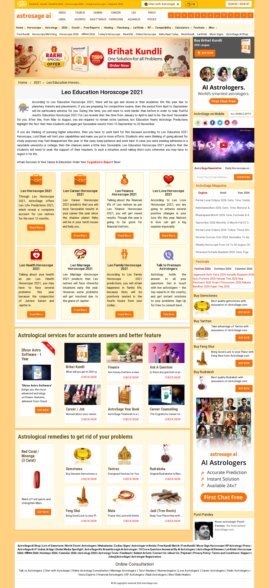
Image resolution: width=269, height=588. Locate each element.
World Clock (72, 545)
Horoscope (34, 27)
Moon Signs (216, 34)
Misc (212, 27)
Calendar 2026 (115, 4)
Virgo (152, 12)
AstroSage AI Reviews (210, 549)
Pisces (151, 19)
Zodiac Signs (122, 545)
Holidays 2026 (222, 268)
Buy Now (207, 52)
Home (20, 27)
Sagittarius (98, 19)
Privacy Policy (201, 553)
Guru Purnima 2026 (204, 278)
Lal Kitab (202, 34)
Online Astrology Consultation (90, 570)
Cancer (116, 12)
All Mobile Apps (241, 113)
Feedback (126, 553)
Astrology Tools (108, 553)
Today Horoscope (95, 4)
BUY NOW (43, 410)
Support (246, 553)
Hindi (223, 192)
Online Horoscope (146, 34)
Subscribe (243, 177)
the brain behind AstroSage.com (230, 525)
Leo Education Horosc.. (64, 82)
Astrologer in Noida (144, 545)
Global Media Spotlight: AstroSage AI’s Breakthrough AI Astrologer (96, 549)
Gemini (98, 12)
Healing (108, 27)
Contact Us (160, 553)
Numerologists (167, 570)
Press (246, 545)
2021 (37, 82)
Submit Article (142, 553)
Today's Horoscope (109, 34)
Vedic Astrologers (238, 570)
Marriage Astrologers (124, 570)
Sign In (232, 4)
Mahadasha (105, 545)
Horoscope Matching (44, 34)
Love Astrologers (188, 570)
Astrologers (89, 545)
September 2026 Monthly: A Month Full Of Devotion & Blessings (225, 222)
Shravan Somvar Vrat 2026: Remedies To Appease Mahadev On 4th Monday (225, 237)
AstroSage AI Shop (237, 34)
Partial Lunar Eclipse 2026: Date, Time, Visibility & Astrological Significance (225, 200)
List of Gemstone (52, 545)
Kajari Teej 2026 (220, 286)
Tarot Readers (148, 570)
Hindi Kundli (187, 34)
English (202, 192)
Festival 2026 (203, 268)
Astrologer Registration (146, 556)
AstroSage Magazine (211, 185)
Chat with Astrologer (162, 4)
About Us (173, 553)
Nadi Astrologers (156, 574)
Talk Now (168, 314)
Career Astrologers (213, 570)
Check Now (89, 377)
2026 (64, 27)
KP (150, 27)
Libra (62, 19)
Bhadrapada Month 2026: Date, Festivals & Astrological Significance (225, 215)
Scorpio (79, 19)
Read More (36, 227)
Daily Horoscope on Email (239, 168)
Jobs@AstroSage (119, 556)
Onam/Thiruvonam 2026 (227, 282)
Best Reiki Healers (180, 574)
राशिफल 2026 (88, 34)
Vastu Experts (87, 574)
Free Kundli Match (169, 545)
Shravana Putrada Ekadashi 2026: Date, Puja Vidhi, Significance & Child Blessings (225, 252)
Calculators (182, 27)
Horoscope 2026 (74, 4)
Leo (134, 12)
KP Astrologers (135, 574)
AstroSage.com (150, 583)
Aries (62, 12)
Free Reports (92, 27)
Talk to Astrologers (30, 570)
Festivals (199, 27)
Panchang (123, 27)
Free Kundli (23, 34)
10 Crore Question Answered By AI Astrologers (167, 549)
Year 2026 (244, 192)
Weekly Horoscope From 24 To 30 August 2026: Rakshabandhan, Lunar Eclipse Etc (225, 244)
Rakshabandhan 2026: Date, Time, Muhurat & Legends (225, 207)
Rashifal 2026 (56, 4)
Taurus (80, 12)
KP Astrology (233, 545)
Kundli (43, 4)
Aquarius (134, 19)
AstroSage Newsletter (208, 168)
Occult (76, 27)
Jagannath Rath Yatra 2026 (210, 274)
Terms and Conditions (225, 553)
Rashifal (33, 4)
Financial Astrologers (110, 574)
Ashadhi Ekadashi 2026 (240, 274)
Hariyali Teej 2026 (227, 278)
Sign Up (244, 4)
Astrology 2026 (87, 553)
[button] (28, 58)
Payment (186, 553)
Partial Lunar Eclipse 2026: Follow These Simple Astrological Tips (225, 230)
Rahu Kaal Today (168, 34)
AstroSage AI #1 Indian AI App (36, 549)
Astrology (51, 27)
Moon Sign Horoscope (210, 545)
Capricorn (116, 19)
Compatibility (163, 27)
